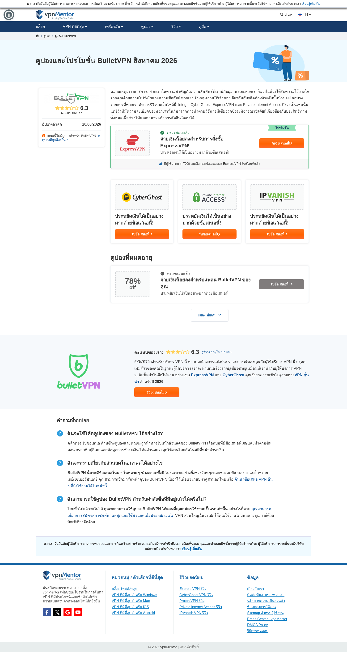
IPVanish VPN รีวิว (193, 613)
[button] (9, 15)
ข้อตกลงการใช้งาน (261, 607)
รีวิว (174, 27)
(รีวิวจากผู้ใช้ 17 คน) (217, 352)
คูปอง (145, 27)
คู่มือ (202, 27)
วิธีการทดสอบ (257, 631)
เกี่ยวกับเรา (255, 589)
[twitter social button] (57, 612)
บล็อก (40, 27)
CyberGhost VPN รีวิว (196, 595)
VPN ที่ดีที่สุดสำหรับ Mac (131, 601)
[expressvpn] (210, 147)
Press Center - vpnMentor (267, 619)
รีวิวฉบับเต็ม (156, 392)
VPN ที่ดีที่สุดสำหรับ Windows (134, 595)
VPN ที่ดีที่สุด (73, 27)
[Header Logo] (55, 15)
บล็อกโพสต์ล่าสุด (125, 589)
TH (305, 15)
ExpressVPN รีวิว (192, 589)
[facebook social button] (47, 612)
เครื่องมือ (112, 27)
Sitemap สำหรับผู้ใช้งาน (265, 613)
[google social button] (67, 612)
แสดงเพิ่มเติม (207, 315)
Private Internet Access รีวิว (200, 607)
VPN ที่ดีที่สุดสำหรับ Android (133, 613)
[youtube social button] (78, 612)
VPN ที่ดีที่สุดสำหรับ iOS (130, 607)
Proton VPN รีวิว (191, 601)
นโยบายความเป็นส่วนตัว (266, 601)
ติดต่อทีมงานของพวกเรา (265, 595)
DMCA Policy (257, 625)
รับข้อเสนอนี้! (280, 143)
